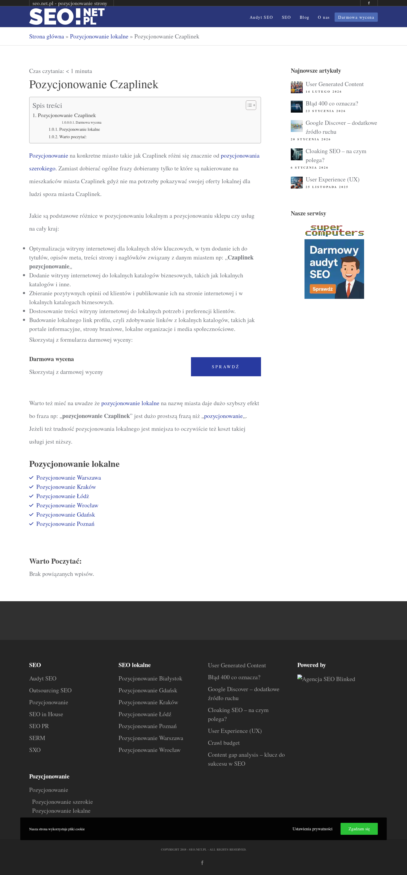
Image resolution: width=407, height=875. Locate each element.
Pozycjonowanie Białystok (150, 678)
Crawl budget (224, 743)
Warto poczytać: (73, 136)
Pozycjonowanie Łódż (62, 496)
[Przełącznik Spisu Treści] (248, 105)
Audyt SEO (42, 678)
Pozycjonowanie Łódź (145, 714)
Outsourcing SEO (50, 690)
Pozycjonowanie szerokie (62, 802)
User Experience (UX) (333, 179)
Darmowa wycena (88, 122)
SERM (37, 738)
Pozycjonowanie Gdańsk (65, 514)
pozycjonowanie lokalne (130, 403)
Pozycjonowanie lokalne (99, 36)
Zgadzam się (359, 829)
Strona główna (46, 36)
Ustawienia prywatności (313, 829)
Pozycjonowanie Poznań (65, 524)
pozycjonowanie (223, 416)
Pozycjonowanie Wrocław (67, 505)
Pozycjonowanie (48, 155)
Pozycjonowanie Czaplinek (67, 115)
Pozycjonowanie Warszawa (68, 477)
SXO (35, 750)
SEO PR (39, 726)
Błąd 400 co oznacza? (332, 103)
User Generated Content (335, 84)
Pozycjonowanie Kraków (66, 487)
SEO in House (46, 714)
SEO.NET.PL (198, 849)
